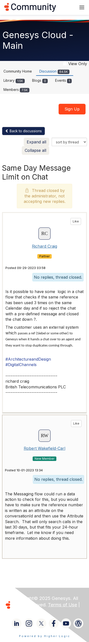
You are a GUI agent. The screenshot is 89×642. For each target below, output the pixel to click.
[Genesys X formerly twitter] (41, 623)
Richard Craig (44, 246)
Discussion (53, 71)
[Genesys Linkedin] (17, 623)
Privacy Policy (28, 611)
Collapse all (35, 150)
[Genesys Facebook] (54, 623)
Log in (66, 7)
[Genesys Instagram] (29, 623)
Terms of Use (62, 605)
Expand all (36, 141)
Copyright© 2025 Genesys (41, 598)
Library (13, 80)
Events (62, 80)
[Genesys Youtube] (66, 623)
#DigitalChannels (21, 364)
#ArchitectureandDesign (28, 359)
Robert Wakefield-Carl (44, 448)
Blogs (39, 80)
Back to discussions (25, 131)
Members (15, 89)
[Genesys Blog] (78, 623)
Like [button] (76, 221)
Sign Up (72, 109)
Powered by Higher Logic (44, 636)
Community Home (17, 71)
